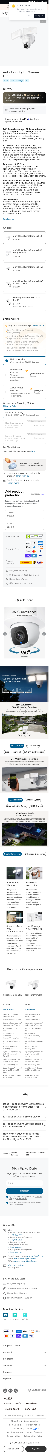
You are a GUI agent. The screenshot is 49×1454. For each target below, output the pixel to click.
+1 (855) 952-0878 (15, 1240)
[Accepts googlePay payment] (38, 1331)
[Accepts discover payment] (31, 1331)
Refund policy (15, 1425)
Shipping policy (31, 1421)
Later (29, 16)
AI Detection (33, 746)
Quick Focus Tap (12, 752)
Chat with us (22, 476)
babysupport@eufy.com (25, 1259)
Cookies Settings (15, 1432)
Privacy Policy (21, 1199)
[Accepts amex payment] (19, 1331)
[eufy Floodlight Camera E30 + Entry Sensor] (24, 253)
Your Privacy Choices (23, 1428)
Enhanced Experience (35, 854)
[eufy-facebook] (10, 1391)
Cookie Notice (13, 1436)
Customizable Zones (16, 806)
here (33, 451)
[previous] (6, 727)
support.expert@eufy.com (25, 1261)
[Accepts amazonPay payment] (12, 1331)
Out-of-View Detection (34, 752)
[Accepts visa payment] (31, 1336)
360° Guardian (17, 746)
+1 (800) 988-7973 (15, 1235)
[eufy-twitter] (16, 1391)
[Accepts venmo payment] (25, 1336)
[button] (8, 219)
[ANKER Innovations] (37, 2)
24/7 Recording (15, 800)
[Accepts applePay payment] (25, 1331)
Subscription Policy (33, 1436)
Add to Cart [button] (13, 1449)
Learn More (8, 1010)
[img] (6, 1331)
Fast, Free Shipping (16, 1284)
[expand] (43, 110)
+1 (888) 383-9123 (15, 1252)
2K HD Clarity (36, 806)
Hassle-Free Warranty (17, 1293)
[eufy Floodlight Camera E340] (24, 269)
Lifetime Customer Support (19, 1298)
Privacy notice (33, 1425)
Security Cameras (14, 1154)
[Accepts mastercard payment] (6, 1336)
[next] (44, 727)
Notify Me (39, 16)
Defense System (33, 800)
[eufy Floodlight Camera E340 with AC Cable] (24, 284)
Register (24, 1191)
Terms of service (34, 1432)
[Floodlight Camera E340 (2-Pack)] (24, 302)
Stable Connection (12, 854)
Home (5, 1154)
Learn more (13, 483)
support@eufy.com (35, 1256)
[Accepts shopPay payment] (19, 1336)
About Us (15, 1421)
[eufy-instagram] (5, 1391)
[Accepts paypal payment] (12, 1336)
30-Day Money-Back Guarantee (22, 1288)
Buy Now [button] (35, 1449)
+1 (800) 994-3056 (15, 1247)
